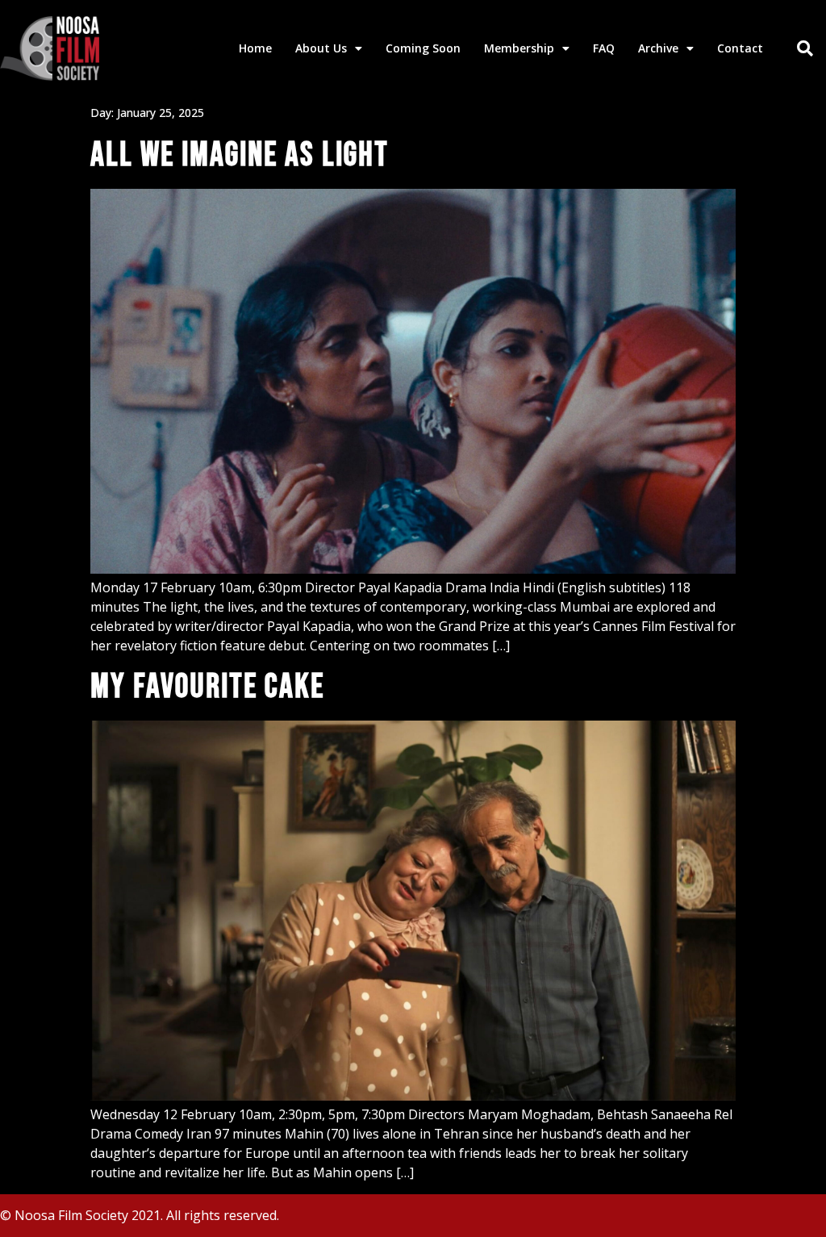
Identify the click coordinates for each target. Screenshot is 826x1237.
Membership (519, 48)
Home (255, 48)
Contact (740, 48)
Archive (658, 48)
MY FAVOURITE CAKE (207, 687)
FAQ (604, 48)
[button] (805, 48)
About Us (321, 48)
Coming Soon (423, 48)
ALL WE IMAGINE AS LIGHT (239, 155)
